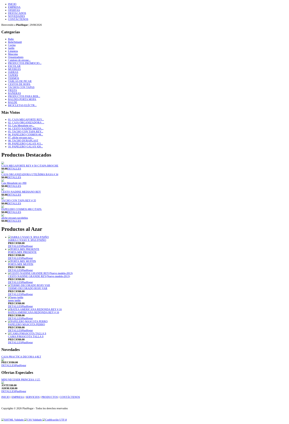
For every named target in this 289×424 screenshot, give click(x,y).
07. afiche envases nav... (21, 137)
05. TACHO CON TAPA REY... (25, 131)
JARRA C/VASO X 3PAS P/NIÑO (27, 240)
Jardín (11, 48)
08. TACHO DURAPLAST (23, 140)
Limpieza (13, 51)
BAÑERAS (14, 93)
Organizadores (15, 57)
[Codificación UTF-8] (54, 419)
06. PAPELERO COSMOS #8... (25, 134)
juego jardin (14, 300)
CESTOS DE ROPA (19, 84)
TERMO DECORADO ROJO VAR (27, 288)
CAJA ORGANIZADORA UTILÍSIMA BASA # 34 (29, 174)
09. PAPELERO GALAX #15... (25, 143)
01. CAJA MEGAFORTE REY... (26, 119)
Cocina (12, 45)
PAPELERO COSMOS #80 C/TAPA (21, 209)
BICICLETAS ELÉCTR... (22, 105)
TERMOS (13, 78)
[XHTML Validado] (12, 419)
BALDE (12, 102)
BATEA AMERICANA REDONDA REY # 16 (33, 312)
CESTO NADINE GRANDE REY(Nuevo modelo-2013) (39, 276)
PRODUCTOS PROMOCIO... (24, 63)
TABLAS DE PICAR (20, 81)
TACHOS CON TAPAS (21, 87)
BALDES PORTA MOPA (22, 99)
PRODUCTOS (49, 397)
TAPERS (13, 75)
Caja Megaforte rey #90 (13, 183)
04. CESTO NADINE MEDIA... (25, 128)
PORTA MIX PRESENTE (22, 252)
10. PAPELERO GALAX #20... (25, 146)
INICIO (12, 4)
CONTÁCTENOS (18, 19)
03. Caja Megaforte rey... (21, 125)
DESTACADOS (17, 13)
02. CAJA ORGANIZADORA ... (26, 122)
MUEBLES (14, 69)
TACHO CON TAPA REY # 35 (18, 200)
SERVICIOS (33, 397)
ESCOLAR (14, 66)
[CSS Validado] (33, 419)
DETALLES (14, 168)
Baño (11, 39)
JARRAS (13, 72)
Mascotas (13, 54)
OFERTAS (14, 10)
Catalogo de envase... (19, 60)
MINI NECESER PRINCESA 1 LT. (20, 379)
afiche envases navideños (14, 217)
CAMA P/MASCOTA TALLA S (25, 336)
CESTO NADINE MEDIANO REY (21, 191)
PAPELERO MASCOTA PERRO (26, 324)
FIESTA (12, 90)
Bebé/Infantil (15, 42)
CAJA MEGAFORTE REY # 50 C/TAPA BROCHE (29, 165)
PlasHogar (27, 246)
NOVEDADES (16, 16)
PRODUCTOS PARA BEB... (24, 96)
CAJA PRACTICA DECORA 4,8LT (21, 356)
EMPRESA (14, 7)
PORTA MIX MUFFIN (20, 264)
